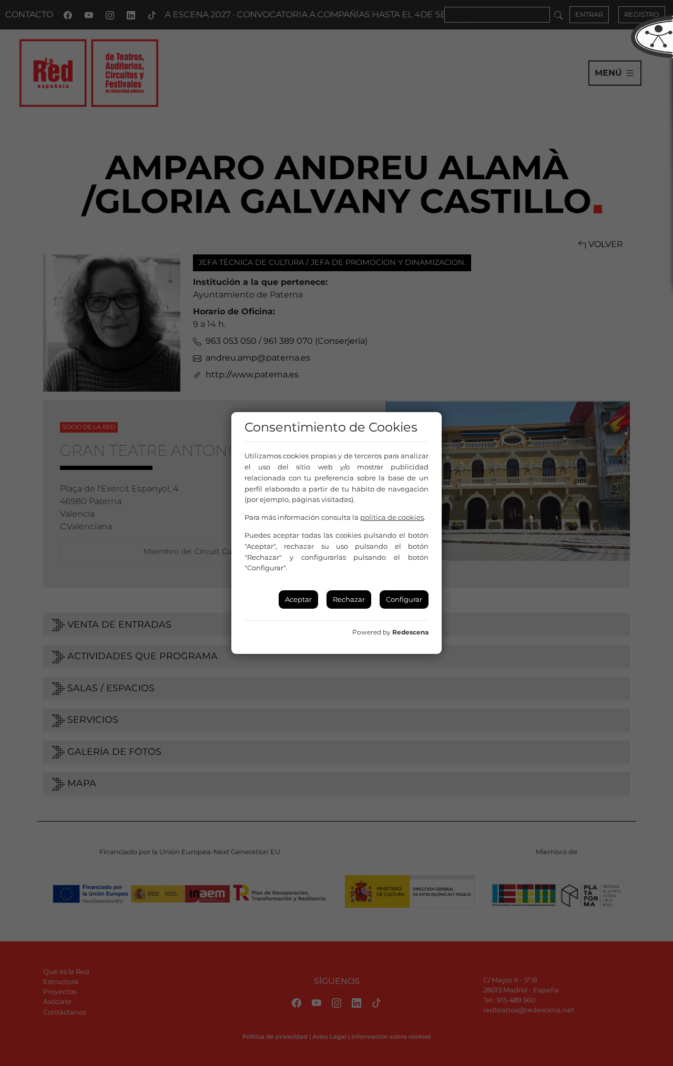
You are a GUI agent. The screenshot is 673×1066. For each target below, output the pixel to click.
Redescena (410, 632)
